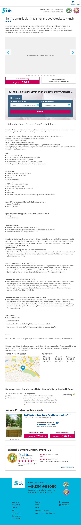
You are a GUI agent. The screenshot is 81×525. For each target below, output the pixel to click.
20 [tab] (55, 76)
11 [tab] (41, 76)
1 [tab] (27, 76)
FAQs (37, 508)
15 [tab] (47, 76)
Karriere (38, 502)
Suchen (40, 111)
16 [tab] (49, 76)
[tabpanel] (40, 55)
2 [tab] (28, 76)
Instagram (65, 505)
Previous (8, 52)
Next (73, 52)
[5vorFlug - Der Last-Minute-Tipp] (6, 10)
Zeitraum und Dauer (18, 102)
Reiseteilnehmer (47, 102)
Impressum (16, 505)
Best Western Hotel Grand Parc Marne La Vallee (45, 415)
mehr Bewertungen (67, 467)
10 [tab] (40, 76)
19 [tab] (53, 76)
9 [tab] (39, 76)
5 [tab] (33, 76)
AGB (13, 510)
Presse (37, 505)
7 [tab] (36, 76)
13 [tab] (44, 76)
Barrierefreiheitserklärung (42, 513)
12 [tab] (43, 76)
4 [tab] (31, 76)
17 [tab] (50, 76)
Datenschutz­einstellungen (17, 517)
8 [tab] (37, 76)
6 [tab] (34, 76)
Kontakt (15, 508)
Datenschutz (16, 513)
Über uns (15, 502)
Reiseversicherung (42, 510)
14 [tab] (46, 76)
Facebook (65, 502)
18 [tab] (52, 76)
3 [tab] (30, 76)
